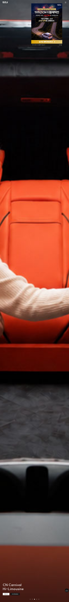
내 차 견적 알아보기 (15, 594)
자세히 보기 (6, 594)
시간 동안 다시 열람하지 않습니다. (38, 45)
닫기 (60, 45)
